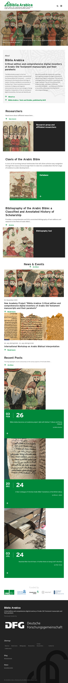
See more (12, 119)
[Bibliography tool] (49, 228)
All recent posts (8, 658)
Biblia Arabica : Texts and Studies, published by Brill (27, 100)
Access (11, 225)
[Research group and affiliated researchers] (49, 122)
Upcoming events (8, 668)
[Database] (50, 172)
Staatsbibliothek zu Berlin (17, 196)
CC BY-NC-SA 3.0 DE (14, 42)
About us (11, 97)
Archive (36, 267)
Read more (11, 312)
